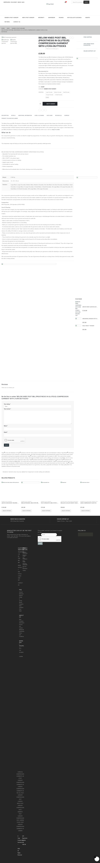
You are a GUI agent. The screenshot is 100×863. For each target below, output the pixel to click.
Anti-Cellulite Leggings (74, 17)
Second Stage (64, 501)
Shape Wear (70, 501)
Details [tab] (13, 115)
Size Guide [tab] (49, 115)
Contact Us (16, 21)
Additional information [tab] (25, 115)
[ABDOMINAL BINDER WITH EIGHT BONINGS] (78, 320)
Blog (23, 2)
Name (6, 425)
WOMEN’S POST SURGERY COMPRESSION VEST (20, 816)
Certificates (7, 2)
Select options (7, 510)
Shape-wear (75, 501)
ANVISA (51, 459)
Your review (7, 409)
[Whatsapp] (80, 534)
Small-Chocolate (66, 92)
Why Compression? (26, 558)
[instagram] (83, 534)
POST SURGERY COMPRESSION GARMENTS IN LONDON (20, 782)
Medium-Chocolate (57, 92)
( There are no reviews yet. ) (52, 48)
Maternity (41, 17)
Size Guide (24, 561)
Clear (47, 97)
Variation (41, 92)
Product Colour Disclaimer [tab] (10, 118)
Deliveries (21, 593)
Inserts (87, 17)
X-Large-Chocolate (49, 94)
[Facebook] (92, 2)
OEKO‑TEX (17, 461)
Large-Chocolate (49, 92)
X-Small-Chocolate (58, 94)
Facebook (40, 110)
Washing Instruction (25, 564)
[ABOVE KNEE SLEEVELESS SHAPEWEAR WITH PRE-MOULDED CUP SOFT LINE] (78, 308)
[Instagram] (97, 2)
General (21, 592)
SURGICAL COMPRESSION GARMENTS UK (20, 774)
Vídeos (24, 570)
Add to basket (50, 103)
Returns (7, 21)
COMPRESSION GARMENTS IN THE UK (20, 791)
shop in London (56, 129)
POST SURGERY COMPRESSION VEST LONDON (20, 797)
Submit (40, 543)
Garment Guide (25, 556)
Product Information (25, 553)
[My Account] (69, 2)
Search (86, 2)
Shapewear (51, 17)
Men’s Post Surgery (28, 17)
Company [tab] (66, 115)
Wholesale (21, 629)
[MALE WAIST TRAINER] (78, 328)
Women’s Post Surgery (12, 17)
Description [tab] (5, 115)
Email (45, 110)
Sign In (19, 2)
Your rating (7, 404)
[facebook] (87, 534)
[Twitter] (94, 2)
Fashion (61, 17)
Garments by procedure (85, 501)
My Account (14, 2)
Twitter (42, 110)
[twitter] (91, 534)
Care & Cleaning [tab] (39, 115)
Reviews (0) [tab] (58, 115)
